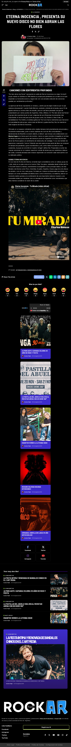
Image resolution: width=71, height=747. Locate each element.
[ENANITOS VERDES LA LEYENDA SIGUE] (35, 424)
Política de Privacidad (23, 745)
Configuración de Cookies (54, 745)
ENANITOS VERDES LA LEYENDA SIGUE (34, 443)
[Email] (63, 277)
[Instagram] (27, 557)
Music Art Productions (46, 718)
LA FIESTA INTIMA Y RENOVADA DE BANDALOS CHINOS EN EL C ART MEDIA (31, 639)
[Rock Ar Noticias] (35, 5)
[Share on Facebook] (32, 31)
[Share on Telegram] (59, 277)
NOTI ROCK (9, 615)
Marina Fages (13, 136)
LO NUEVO (36, 12)
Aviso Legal (10, 745)
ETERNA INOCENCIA (21, 159)
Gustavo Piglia (32, 36)
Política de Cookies (38, 745)
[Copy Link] (38, 31)
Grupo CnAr (58, 718)
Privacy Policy (25, 1)
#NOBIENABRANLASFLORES (34, 270)
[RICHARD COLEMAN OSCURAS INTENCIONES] (35, 468)
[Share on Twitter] (35, 31)
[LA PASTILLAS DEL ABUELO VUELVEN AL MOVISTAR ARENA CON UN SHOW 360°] (35, 378)
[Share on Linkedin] (55, 277)
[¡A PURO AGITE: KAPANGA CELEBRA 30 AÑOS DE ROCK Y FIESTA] (35, 332)
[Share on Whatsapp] (51, 277)
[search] (68, 5)
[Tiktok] (67, 735)
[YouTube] (53, 735)
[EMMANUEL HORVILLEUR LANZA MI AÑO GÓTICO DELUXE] (35, 514)
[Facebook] (27, 548)
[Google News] (58, 735)
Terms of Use (36, 1)
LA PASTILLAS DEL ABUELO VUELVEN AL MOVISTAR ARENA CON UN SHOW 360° (35, 398)
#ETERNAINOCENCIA (21, 270)
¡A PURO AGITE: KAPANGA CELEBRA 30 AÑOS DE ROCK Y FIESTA (35, 352)
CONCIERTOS (12, 634)
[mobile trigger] (3, 5)
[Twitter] (43, 548)
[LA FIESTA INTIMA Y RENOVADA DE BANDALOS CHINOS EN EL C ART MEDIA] (35, 661)
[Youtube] (43, 557)
